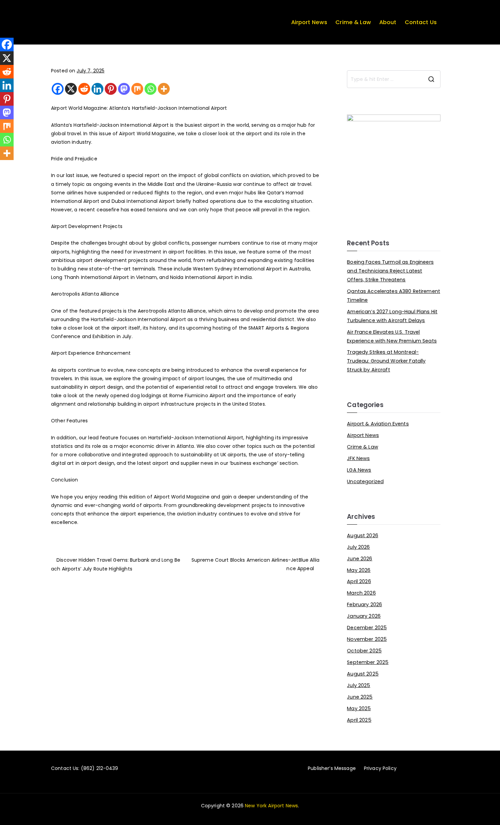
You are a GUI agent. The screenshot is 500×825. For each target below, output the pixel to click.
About (388, 22)
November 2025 (367, 639)
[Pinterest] (111, 89)
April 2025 (359, 720)
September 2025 (367, 662)
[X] (71, 89)
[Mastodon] (124, 89)
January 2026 (364, 616)
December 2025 (367, 627)
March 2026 (361, 593)
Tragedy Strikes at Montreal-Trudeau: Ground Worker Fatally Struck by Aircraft (386, 361)
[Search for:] (393, 79)
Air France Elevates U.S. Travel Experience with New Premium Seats (392, 336)
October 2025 (364, 650)
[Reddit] (84, 89)
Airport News (309, 22)
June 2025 (359, 697)
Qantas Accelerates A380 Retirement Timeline (393, 295)
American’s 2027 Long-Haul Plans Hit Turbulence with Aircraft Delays (392, 316)
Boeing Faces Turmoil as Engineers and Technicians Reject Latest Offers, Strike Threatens (390, 271)
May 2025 (359, 708)
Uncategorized (365, 481)
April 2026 (359, 581)
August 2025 (363, 673)
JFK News (358, 458)
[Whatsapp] (150, 89)
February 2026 (364, 604)
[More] (164, 89)
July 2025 (358, 685)
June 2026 (359, 558)
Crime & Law (353, 22)
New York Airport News (271, 805)
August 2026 (362, 535)
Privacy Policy (380, 768)
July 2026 (358, 547)
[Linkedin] (97, 89)
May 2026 (358, 570)
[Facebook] (58, 89)
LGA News (359, 470)
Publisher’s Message (332, 768)
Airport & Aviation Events (378, 423)
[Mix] (137, 89)
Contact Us (421, 22)
